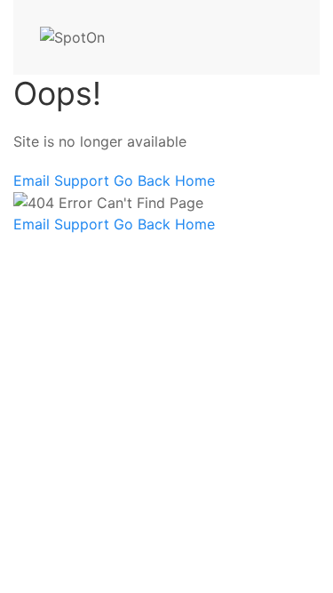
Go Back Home (164, 180)
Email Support (63, 180)
